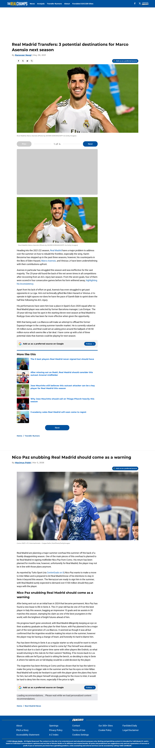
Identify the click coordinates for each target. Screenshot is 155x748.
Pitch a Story (22, 730)
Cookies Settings (80, 734)
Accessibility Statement (27, 734)
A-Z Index (53, 734)
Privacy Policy (55, 730)
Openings (53, 725)
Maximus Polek (23, 462)
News (32, 4)
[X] (140, 3)
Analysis (40, 4)
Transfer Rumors (54, 4)
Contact (76, 725)
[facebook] (134, 3)
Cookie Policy (105, 730)
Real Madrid (56, 250)
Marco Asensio (48, 260)
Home (19, 436)
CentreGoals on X (55, 572)
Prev (24, 144)
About (67, 4)
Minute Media (17, 741)
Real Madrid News (33, 706)
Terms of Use (78, 730)
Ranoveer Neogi (23, 55)
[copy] (31, 61)
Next (90, 144)
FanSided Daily (130, 725)
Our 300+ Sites (106, 725)
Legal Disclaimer (131, 730)
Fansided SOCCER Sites (82, 4)
